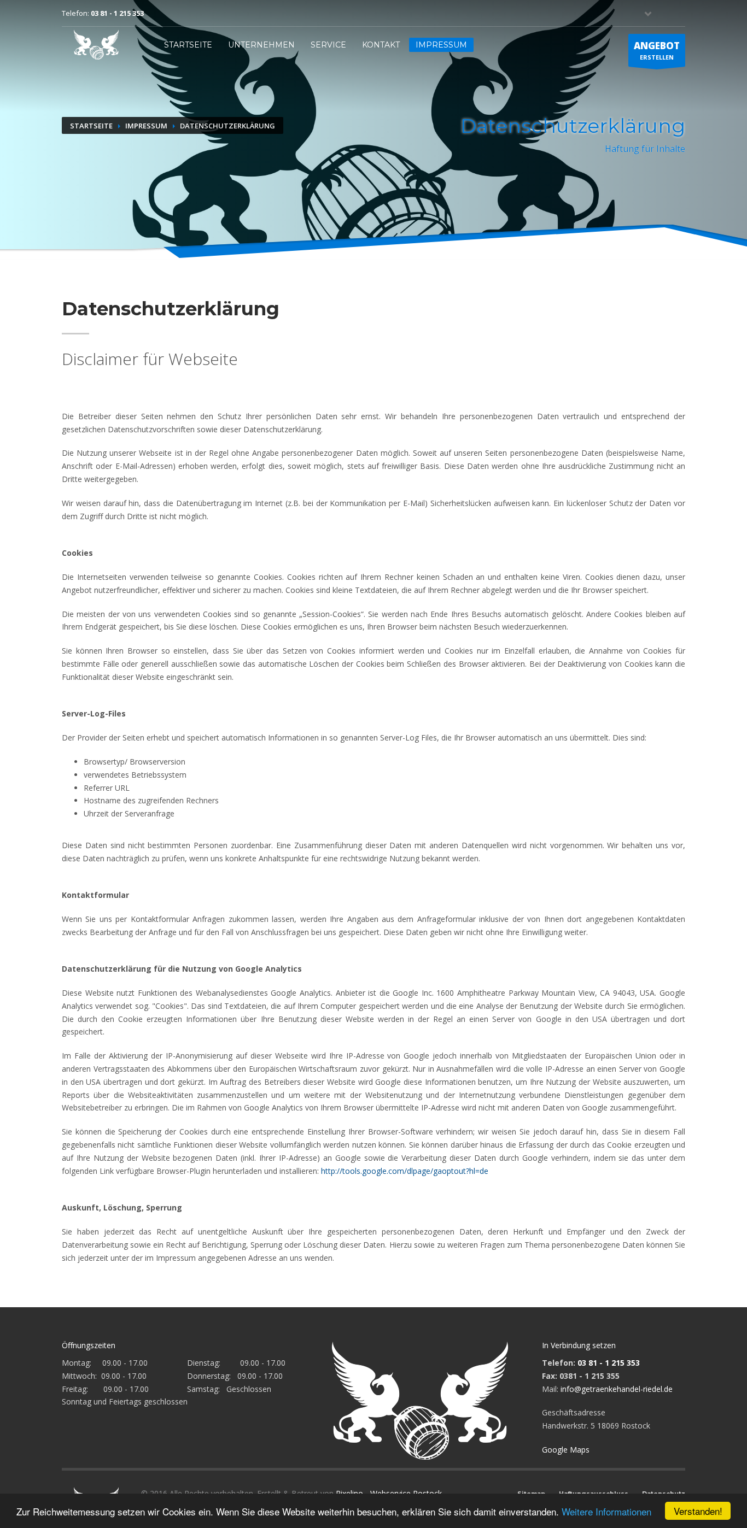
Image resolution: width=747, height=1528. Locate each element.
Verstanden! (698, 1511)
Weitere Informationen (606, 1511)
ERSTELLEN (657, 50)
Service (328, 45)
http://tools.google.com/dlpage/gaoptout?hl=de (404, 1171)
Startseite (188, 45)
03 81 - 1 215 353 (117, 13)
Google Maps (566, 1449)
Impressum (441, 45)
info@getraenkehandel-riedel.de (617, 1389)
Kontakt (381, 45)
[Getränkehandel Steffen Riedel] (96, 45)
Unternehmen (261, 45)
